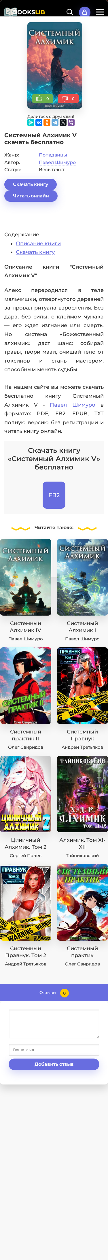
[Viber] (71, 122)
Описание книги (38, 243)
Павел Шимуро (57, 162)
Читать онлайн (31, 196)
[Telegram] (55, 122)
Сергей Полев (25, 855)
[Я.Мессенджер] (30, 122)
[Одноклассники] (46, 122)
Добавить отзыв (54, 1064)
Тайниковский (82, 855)
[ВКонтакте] (38, 122)
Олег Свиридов (25, 747)
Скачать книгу (30, 184)
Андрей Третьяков (82, 747)
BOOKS (29, 12)
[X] (63, 122)
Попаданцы (53, 155)
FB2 (54, 495)
